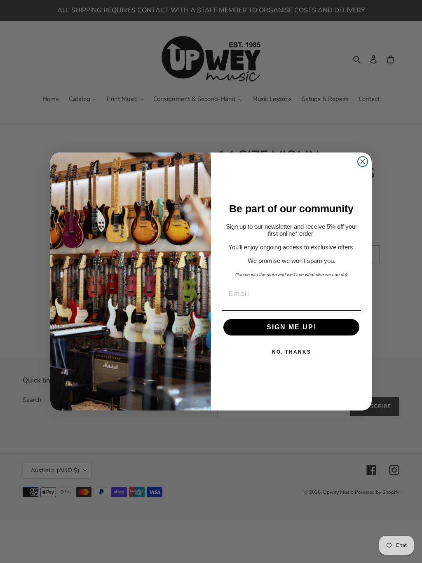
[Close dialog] (363, 162)
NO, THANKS (291, 352)
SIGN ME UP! (291, 327)
